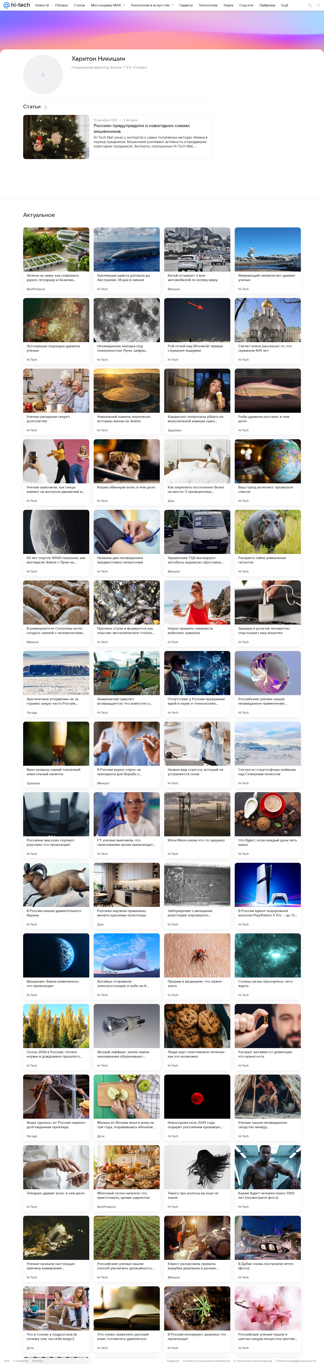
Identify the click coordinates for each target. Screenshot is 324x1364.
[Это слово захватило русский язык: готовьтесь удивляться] (127, 1319)
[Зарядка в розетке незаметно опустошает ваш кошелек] (268, 613)
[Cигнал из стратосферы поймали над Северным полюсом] (268, 755)
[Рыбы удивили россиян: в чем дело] (268, 402)
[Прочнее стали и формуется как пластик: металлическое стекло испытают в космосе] (127, 613)
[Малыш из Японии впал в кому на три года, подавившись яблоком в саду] (127, 1108)
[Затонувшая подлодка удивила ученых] (56, 331)
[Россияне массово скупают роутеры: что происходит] (56, 825)
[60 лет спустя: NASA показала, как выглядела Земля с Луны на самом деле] (56, 543)
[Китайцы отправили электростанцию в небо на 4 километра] (127, 966)
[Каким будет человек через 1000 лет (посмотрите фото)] (268, 1178)
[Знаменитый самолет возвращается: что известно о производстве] (127, 684)
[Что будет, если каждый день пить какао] (268, 825)
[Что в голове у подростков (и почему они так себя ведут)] (56, 1319)
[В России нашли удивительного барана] (56, 896)
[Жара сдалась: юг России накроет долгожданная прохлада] (56, 1108)
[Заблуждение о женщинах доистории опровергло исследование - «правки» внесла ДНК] (197, 896)
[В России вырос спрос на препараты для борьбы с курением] (127, 755)
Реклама (37, 1360)
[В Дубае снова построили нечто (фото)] (268, 1249)
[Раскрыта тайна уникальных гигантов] (268, 543)
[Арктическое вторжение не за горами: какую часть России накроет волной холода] (56, 684)
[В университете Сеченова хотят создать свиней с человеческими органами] (56, 613)
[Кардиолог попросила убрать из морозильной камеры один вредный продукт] (197, 402)
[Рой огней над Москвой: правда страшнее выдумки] (197, 331)
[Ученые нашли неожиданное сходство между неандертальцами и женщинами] (268, 1108)
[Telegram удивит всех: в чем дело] (56, 1178)
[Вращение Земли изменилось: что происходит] (56, 966)
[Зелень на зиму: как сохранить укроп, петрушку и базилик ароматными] (56, 260)
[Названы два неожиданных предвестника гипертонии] (127, 543)
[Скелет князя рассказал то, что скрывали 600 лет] (268, 331)
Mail (7, 1360)
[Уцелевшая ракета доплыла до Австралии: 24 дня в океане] (127, 260)
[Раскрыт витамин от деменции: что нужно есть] (268, 1037)
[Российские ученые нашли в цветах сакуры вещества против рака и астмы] (268, 1319)
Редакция (173, 1360)
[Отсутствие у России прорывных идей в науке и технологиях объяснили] (197, 684)
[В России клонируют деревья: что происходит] (197, 1319)
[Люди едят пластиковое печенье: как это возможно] (197, 1037)
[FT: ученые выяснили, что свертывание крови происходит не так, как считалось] (127, 825)
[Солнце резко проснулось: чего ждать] (268, 966)
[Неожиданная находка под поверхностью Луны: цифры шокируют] (127, 331)
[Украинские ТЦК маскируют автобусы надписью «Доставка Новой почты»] (197, 543)
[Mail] (7, 5)
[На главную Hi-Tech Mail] (20, 5)
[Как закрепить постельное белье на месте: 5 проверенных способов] (197, 472)
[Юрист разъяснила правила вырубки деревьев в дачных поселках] (197, 1249)
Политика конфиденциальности (296, 1360)
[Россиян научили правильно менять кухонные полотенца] (127, 896)
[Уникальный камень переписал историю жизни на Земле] (127, 402)
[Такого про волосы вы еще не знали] (197, 1178)
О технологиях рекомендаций (253, 1360)
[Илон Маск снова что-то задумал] (197, 825)
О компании (20, 1360)
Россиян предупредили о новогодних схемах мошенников (142, 128)
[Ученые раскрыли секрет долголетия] (56, 402)
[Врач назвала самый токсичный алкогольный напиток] (56, 755)
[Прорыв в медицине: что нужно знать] (197, 966)
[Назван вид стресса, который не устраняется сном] (197, 755)
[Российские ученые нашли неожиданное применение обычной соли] (268, 684)
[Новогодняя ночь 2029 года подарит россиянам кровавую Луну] (197, 1108)
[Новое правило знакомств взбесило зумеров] (197, 613)
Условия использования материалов (206, 1360)
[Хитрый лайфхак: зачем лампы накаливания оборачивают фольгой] (127, 1037)
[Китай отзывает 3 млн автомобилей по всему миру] (197, 260)
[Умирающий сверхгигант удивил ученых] (268, 260)
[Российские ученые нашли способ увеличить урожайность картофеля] (127, 1249)
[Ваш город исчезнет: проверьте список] (268, 472)
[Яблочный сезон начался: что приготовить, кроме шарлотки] (127, 1178)
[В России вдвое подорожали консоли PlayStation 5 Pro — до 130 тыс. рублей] (268, 896)
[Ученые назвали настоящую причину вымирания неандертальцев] (56, 1249)
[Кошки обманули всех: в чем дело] (127, 472)
